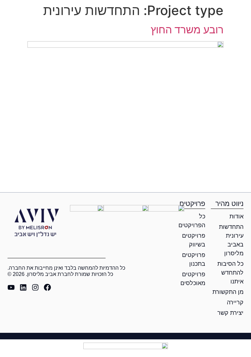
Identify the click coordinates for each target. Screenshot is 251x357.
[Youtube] (11, 287)
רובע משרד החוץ (187, 29)
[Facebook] (47, 287)
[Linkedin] (23, 287)
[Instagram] (35, 287)
